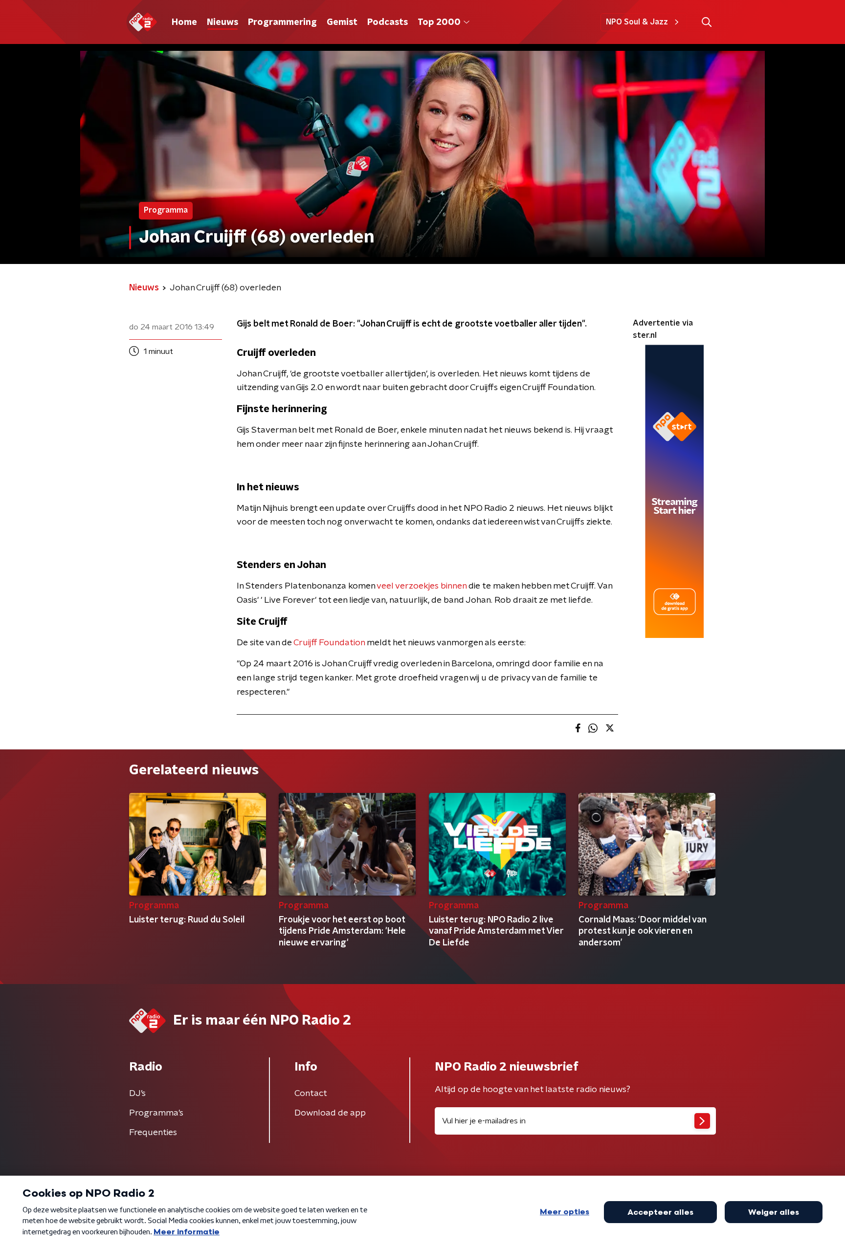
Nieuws (222, 22)
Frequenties (153, 1132)
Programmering (282, 22)
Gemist (342, 22)
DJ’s (137, 1093)
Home (184, 22)
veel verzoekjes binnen (422, 586)
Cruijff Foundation (329, 642)
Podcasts (387, 22)
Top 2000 (439, 22)
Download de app (330, 1113)
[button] (706, 22)
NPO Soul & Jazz (637, 22)
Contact (310, 1093)
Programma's (156, 1113)
